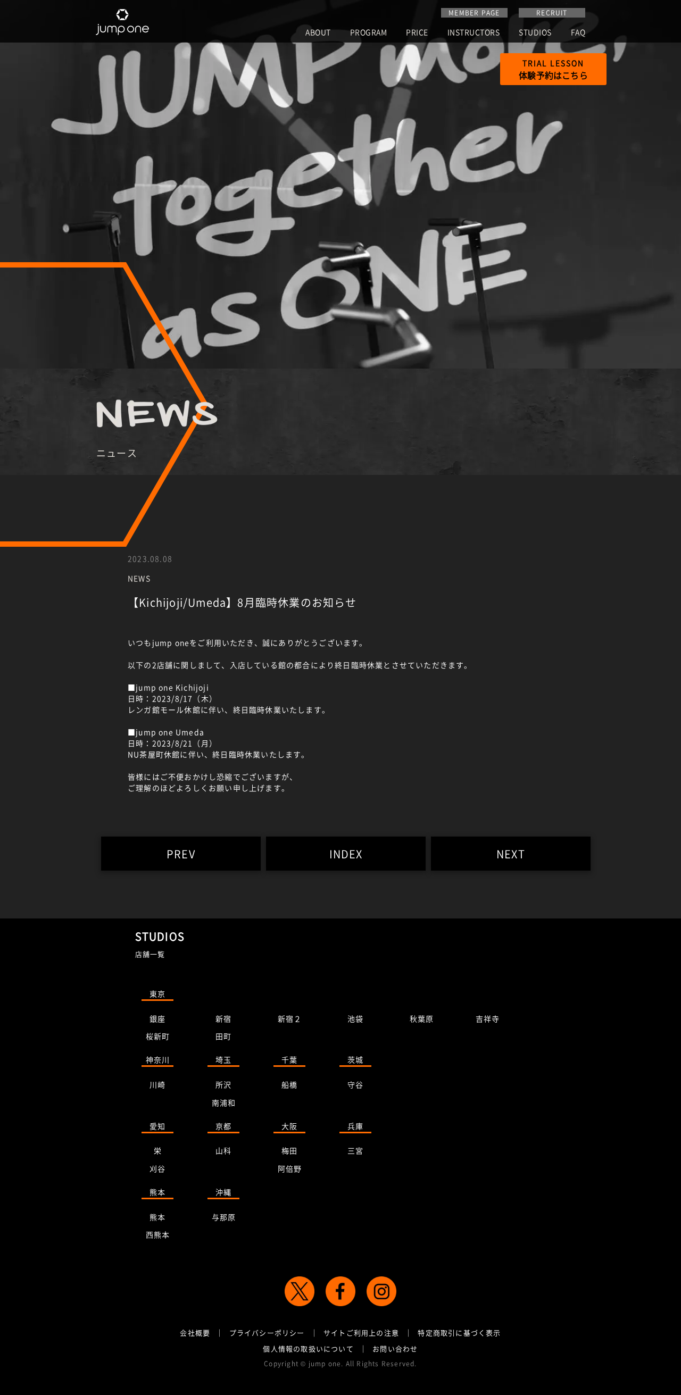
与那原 (224, 1217)
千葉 (289, 1059)
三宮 (355, 1150)
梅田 (289, 1150)
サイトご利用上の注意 (361, 1332)
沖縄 (223, 1192)
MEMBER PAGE (474, 13)
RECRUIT (551, 13)
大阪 (289, 1126)
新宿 (223, 1018)
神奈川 (158, 1059)
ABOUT (318, 32)
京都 (223, 1126)
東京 (157, 993)
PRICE (417, 32)
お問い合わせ (395, 1348)
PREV (181, 854)
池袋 (355, 1018)
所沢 (223, 1084)
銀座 (157, 1018)
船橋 (289, 1084)
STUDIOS (535, 32)
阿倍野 (290, 1168)
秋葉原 (422, 1018)
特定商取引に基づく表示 (459, 1332)
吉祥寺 (488, 1018)
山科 (223, 1150)
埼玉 (223, 1059)
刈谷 (157, 1168)
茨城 (355, 1059)
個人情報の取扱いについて (308, 1348)
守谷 (355, 1084)
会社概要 (195, 1332)
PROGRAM (368, 32)
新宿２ (290, 1018)
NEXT (510, 854)
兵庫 (355, 1126)
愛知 (157, 1126)
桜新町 (158, 1036)
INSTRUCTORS (473, 32)
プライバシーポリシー (267, 1332)
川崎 (157, 1084)
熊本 (157, 1192)
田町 (223, 1036)
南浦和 (224, 1102)
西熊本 (158, 1234)
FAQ (578, 32)
